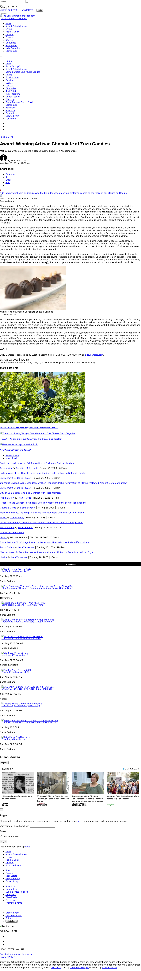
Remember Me (10, 836)
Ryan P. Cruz (24, 497)
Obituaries (11, 42)
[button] (18, 789)
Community (6, 468)
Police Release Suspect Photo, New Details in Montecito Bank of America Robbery (43, 502)
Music (3, 517)
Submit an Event (8, 10)
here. (27, 846)
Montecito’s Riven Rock (12, 532)
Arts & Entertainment (16, 26)
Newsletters (27, 10)
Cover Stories (13, 96)
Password (5, 831)
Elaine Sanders (27, 507)
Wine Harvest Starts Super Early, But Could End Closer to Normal (29, 428)
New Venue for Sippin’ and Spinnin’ (15, 450)
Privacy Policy (7, 957)
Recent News (12, 455)
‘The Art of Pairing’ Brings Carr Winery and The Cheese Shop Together (31, 439)
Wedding (10, 99)
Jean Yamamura (26, 547)
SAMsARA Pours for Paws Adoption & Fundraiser (27, 688)
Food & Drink (12, 31)
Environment (7, 478)
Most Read (11, 458)
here (80, 821)
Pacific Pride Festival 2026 (15, 571)
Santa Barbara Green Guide (20, 102)
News (8, 23)
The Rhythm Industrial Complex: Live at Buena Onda (29, 722)
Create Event (12, 115)
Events (9, 37)
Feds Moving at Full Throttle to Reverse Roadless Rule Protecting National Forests (42, 473)
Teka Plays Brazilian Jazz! (15, 739)
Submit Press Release (17, 891)
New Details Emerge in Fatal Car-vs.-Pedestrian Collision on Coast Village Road (41, 522)
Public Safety (7, 497)
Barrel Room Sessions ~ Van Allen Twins (22, 604)
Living (9, 29)
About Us (10, 110)
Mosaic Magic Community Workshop (21, 705)
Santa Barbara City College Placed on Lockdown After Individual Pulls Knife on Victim (45, 542)
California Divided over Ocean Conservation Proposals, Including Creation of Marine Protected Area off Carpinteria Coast (63, 483)
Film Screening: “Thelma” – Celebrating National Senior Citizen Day (36, 588)
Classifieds (11, 51)
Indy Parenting (13, 48)
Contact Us (11, 113)
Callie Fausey (24, 478)
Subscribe (6, 18)
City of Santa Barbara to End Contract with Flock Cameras (30, 492)
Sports (9, 40)
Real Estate (11, 45)
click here (56, 967)
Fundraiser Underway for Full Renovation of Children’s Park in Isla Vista (37, 463)
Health (3, 557)
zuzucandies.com (94, 354)
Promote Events (14, 902)
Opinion (9, 34)
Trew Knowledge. (79, 967)
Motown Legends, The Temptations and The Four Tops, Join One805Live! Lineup (42, 512)
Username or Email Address (14, 826)
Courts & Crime (8, 507)
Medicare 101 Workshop (14, 655)
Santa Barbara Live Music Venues (23, 71)
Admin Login (12, 921)
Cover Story (12, 881)
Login (39, 10)
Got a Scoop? (19, 18)
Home (9, 60)
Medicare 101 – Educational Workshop (21, 638)
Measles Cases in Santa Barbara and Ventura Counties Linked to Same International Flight (46, 552)
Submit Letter (13, 918)
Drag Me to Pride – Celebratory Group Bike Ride (27, 621)
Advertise (11, 107)
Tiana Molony (17, 517)
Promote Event (13, 865)
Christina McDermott (27, 468)
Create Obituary (14, 915)
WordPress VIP (109, 967)
